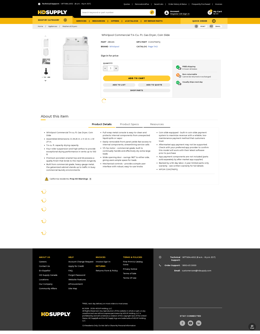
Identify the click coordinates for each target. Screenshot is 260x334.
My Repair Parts (153, 21)
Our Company (46, 284)
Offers (115, 21)
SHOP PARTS (136, 90)
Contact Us (44, 266)
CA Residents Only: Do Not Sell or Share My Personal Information (109, 326)
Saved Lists (158, 4)
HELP (71, 257)
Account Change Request (80, 261)
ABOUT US (44, 257)
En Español (44, 270)
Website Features (77, 279)
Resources (98, 21)
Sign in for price (109, 55)
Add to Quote (154, 85)
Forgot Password (76, 275)
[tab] (101, 124)
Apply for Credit (76, 266)
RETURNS (100, 266)
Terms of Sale (129, 273)
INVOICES (100, 257)
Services (81, 21)
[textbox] (110, 68)
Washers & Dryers (69, 26)
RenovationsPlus (142, 4)
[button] (152, 11)
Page (153, 46)
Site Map (72, 288)
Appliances (52, 26)
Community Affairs (48, 288)
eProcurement (75, 284)
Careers (43, 261)
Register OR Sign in (180, 14)
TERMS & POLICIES (132, 257)
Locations (44, 279)
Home (40, 26)
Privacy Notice (130, 269)
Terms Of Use (129, 278)
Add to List (119, 85)
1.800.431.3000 (189, 265)
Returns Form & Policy (107, 270)
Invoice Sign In (103, 261)
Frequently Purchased (201, 4)
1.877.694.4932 (189, 257)
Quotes (127, 4)
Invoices (218, 4)
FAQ (70, 270)
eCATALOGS (131, 21)
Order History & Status (177, 4)
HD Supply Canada (48, 275)
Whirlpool (114, 46)
